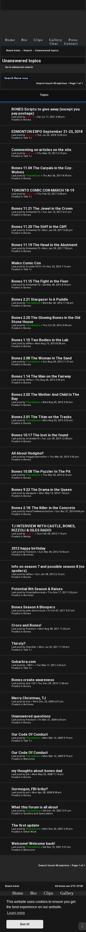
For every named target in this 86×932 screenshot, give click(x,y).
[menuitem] (78, 5)
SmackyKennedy (35, 592)
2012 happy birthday (28, 548)
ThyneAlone (33, 175)
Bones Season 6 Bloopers (33, 607)
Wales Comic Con (26, 263)
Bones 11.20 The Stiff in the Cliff (39, 227)
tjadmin (30, 116)
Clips (38, 40)
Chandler (31, 647)
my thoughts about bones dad (36, 771)
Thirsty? (18, 643)
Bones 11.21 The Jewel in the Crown (42, 208)
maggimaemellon (36, 456)
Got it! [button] (25, 924)
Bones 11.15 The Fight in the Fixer (40, 281)
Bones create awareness (32, 680)
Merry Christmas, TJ (28, 698)
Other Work (29, 831)
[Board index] (43, 20)
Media (27, 536)
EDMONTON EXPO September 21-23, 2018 (46, 132)
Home (10, 40)
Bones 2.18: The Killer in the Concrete (43, 508)
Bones (27, 119)
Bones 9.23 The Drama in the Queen (41, 490)
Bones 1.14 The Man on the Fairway (41, 376)
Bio (24, 40)
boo (28, 701)
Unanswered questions (30, 716)
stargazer (31, 493)
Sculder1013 (33, 266)
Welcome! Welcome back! (33, 843)
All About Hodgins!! (27, 453)
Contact (71, 43)
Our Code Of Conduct (29, 734)
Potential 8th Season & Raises (37, 589)
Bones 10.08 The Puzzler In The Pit (41, 471)
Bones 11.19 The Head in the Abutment (44, 245)
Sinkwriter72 (33, 212)
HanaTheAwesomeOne (39, 511)
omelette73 (32, 438)
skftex (29, 343)
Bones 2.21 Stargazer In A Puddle (39, 299)
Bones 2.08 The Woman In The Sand (41, 358)
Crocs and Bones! (26, 625)
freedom (31, 551)
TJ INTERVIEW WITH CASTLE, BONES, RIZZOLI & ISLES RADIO (43, 528)
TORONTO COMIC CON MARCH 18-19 (42, 190)
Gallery (55, 40)
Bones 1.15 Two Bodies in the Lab (39, 340)
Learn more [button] (16, 913)
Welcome (29, 759)
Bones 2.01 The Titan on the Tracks (41, 417)
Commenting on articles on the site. (41, 150)
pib (28, 774)
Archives (28, 554)
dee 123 (30, 683)
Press (73, 40)
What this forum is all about (34, 807)
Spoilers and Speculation (38, 813)
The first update (25, 825)
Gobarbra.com (23, 662)
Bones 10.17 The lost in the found (39, 435)
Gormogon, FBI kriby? (29, 789)
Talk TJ (27, 138)
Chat (54, 43)
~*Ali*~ (30, 665)
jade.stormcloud (35, 610)
